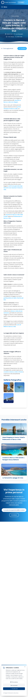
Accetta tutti (15, 688)
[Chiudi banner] (26, 2)
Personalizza (15, 682)
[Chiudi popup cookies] (25, 667)
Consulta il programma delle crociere (14, 510)
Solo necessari (14, 685)
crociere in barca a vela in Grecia (13, 372)
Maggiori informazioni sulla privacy (11, 693)
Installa (22, 2)
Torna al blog (15, 16)
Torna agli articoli (8, 48)
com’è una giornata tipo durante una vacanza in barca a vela (13, 187)
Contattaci (14, 515)
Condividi (23, 48)
